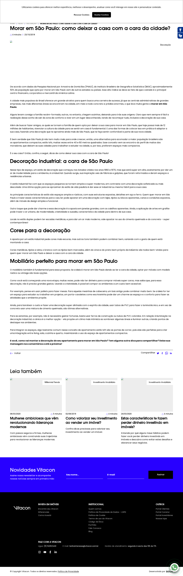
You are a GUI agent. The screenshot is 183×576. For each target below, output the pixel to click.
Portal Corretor (163, 512)
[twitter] (158, 353)
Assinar (160, 475)
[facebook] (162, 353)
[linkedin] (171, 353)
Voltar (17, 353)
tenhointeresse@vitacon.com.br (83, 546)
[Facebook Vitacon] (51, 553)
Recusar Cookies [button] (81, 15)
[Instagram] (41, 553)
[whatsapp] (166, 353)
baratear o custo (31, 305)
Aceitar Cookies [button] (101, 15)
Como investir (44, 515)
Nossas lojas (161, 518)
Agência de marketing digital (169, 571)
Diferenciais (43, 512)
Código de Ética (96, 521)
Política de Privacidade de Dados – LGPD (107, 512)
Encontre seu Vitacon (48, 509)
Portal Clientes (162, 509)
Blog (20, 24)
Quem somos (95, 509)
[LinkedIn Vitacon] (57, 553)
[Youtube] (46, 553)
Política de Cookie (97, 515)
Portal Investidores (164, 515)
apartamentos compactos (113, 333)
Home (12, 24)
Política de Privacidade (68, 571)
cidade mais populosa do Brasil (28, 100)
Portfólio (92, 525)
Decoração (31, 24)
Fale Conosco (95, 528)
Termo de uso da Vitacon (100, 518)
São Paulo (60, 89)
